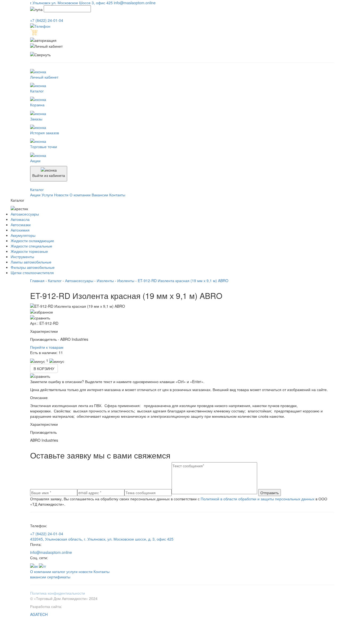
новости (85, 571)
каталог (58, 571)
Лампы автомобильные (31, 262)
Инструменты (22, 256)
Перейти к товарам (46, 347)
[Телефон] (40, 25)
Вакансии (100, 194)
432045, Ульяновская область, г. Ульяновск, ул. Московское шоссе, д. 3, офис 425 (101, 539)
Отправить (269, 492)
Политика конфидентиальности (57, 593)
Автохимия (20, 230)
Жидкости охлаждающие (32, 240)
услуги (72, 571)
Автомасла (20, 219)
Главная (37, 280)
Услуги (48, 194)
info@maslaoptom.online (51, 552)
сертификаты (58, 576)
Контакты (117, 194)
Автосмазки (21, 224)
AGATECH (39, 614)
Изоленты (105, 280)
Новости (62, 194)
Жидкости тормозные (29, 251)
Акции (36, 194)
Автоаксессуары (25, 214)
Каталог (55, 280)
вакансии (38, 576)
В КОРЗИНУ (44, 368)
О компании (81, 194)
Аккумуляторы (23, 235)
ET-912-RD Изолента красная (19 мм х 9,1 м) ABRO (183, 280)
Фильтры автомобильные (33, 267)
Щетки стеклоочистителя (32, 272)
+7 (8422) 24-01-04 (46, 533)
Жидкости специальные (31, 246)
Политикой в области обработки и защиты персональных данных (257, 498)
